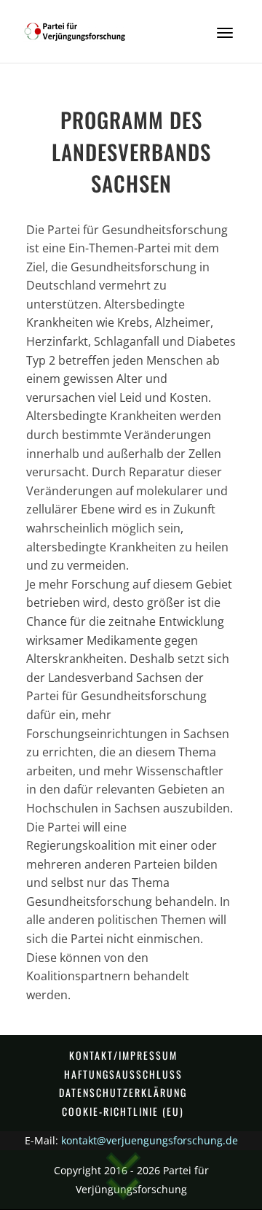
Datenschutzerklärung (123, 1092)
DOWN (123, 1178)
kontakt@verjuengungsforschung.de (149, 1140)
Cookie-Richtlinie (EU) (123, 1111)
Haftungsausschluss (123, 1074)
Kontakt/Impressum (123, 1055)
